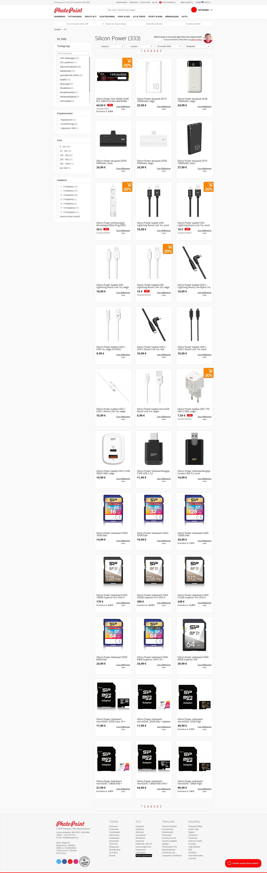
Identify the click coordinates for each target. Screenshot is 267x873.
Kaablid (65, 79)
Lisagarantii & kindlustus (172, 855)
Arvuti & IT (91, 16)
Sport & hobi (155, 16)
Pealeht (57, 29)
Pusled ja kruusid (169, 838)
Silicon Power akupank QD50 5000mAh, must (111, 162)
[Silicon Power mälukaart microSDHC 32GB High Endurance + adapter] (194, 697)
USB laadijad (67, 101)
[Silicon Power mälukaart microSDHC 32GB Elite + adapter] (154, 697)
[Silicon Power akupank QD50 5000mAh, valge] (154, 138)
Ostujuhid (192, 853)
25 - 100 (65, 151)
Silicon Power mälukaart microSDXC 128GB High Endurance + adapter (190, 782)
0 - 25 (65, 146)
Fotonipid (192, 844)
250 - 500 (66, 159)
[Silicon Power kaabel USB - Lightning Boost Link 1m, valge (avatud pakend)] (154, 262)
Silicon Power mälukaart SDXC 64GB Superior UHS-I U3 (152, 658)
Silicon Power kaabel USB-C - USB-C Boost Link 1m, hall (152, 348)
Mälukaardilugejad (69, 96)
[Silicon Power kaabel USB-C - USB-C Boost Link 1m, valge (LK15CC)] (113, 386)
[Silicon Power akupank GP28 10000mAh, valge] (194, 76)
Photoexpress (169, 2)
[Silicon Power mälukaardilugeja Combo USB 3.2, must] (194, 449)
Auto (184, 16)
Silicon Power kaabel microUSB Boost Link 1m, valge (153, 410)
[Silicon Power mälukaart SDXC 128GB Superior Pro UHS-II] (113, 573)
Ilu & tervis (139, 16)
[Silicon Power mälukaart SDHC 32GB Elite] (154, 511)
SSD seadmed (68, 62)
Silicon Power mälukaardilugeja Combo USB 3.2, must (194, 472)
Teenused (133, 2)
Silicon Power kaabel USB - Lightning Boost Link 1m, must (153, 224)
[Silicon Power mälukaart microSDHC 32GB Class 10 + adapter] (113, 697)
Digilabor (165, 844)
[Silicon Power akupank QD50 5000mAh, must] (113, 138)
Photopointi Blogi (195, 826)
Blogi (154, 2)
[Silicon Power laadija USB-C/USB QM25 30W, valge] (113, 449)
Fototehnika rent (168, 853)
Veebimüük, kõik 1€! (144, 844)
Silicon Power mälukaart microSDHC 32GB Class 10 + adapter (110, 720)
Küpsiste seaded (195, 841)
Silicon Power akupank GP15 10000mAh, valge (152, 100)
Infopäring (140, 829)
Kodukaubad (114, 838)
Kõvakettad (66, 88)
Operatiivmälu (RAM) (71, 75)
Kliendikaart (140, 838)
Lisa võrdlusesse (123, 106)
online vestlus (196, 39)
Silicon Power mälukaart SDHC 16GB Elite (112, 534)
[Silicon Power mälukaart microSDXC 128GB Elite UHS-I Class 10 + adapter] (154, 759)
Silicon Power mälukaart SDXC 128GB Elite (193, 534)
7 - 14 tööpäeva (69, 212)
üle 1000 (65, 168)
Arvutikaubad (114, 832)
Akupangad (66, 83)
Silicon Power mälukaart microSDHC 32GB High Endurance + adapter (190, 720)
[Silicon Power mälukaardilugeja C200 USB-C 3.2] (154, 449)
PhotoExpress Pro (169, 847)
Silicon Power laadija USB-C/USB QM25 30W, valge (113, 472)
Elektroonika (107, 16)
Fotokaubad (75, 16)
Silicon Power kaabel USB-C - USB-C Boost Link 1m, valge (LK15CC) (111, 410)
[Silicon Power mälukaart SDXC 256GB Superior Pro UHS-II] (154, 573)
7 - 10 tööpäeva (69, 207)
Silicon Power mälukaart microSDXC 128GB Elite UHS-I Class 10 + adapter (152, 782)
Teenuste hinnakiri (169, 826)
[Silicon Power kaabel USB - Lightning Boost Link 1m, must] (154, 200)
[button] (111, 46)
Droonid (112, 855)
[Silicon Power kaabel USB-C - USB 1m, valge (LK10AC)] (113, 324)
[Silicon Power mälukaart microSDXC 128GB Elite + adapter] (113, 759)
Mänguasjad (172, 16)
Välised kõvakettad (70, 66)
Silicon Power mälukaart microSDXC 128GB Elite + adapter (109, 782)
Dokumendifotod (168, 850)
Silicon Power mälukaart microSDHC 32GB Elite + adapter (154, 720)
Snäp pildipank (194, 847)
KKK (190, 850)
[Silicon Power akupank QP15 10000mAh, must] (194, 138)
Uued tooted (140, 853)
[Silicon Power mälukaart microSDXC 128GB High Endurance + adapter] (194, 759)
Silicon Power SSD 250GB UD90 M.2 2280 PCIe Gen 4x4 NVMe (112, 100)
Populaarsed (68, 119)
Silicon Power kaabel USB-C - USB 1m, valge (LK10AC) (111, 348)
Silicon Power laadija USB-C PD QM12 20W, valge (194, 410)
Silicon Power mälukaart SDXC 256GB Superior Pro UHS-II (152, 596)
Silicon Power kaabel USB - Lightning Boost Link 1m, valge (112, 286)
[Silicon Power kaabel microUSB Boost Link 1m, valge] (154, 386)
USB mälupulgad (69, 58)
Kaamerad (59, 16)
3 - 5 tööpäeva (68, 199)
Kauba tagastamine (144, 855)
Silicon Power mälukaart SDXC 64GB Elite (112, 658)
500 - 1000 (67, 163)
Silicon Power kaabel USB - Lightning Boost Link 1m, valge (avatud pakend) (153, 286)
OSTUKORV (203, 10)
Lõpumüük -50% (69, 128)
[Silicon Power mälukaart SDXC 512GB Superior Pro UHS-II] (194, 573)
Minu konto (186, 2)
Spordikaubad (114, 850)
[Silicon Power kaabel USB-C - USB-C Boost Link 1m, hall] (154, 324)
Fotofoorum (193, 835)
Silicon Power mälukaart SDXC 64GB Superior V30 (193, 658)
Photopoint (70, 10)
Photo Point (72, 823)
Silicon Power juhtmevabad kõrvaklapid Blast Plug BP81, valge (111, 224)
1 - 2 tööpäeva (69, 186)
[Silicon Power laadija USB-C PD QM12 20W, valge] (194, 386)
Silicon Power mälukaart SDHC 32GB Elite (153, 534)
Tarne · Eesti (203, 2)
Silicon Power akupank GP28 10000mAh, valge (192, 100)
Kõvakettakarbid (68, 92)
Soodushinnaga (68, 124)
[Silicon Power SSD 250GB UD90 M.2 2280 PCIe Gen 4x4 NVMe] (113, 76)
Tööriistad (113, 844)
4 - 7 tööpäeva (68, 203)
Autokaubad (114, 841)
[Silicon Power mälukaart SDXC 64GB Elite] (113, 635)
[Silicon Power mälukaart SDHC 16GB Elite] (113, 511)
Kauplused (145, 2)
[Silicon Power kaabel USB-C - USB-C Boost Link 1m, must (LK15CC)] (194, 324)
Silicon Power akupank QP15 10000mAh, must (192, 162)
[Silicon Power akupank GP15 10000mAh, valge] (154, 76)
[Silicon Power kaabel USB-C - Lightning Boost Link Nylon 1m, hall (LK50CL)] (194, 262)
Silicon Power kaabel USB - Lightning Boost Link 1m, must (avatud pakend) (194, 224)
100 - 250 (66, 155)
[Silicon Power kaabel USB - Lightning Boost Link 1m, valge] (113, 262)
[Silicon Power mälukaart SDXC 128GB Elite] (194, 511)
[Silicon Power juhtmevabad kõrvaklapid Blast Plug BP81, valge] (113, 200)
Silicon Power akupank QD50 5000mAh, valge (152, 162)
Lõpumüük (140, 841)
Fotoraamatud (167, 829)
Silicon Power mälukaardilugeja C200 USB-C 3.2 (153, 472)
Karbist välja (193, 829)
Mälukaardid (67, 71)
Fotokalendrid (167, 832)
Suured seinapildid (169, 841)
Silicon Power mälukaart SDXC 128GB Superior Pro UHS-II (112, 596)
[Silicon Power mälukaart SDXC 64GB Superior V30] (194, 635)
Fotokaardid (166, 835)
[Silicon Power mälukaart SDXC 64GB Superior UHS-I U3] (154, 635)
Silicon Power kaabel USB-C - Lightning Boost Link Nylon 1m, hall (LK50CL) (194, 286)
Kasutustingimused (143, 847)
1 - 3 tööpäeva (69, 190)
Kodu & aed (124, 16)
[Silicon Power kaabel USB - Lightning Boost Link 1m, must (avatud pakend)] (194, 200)
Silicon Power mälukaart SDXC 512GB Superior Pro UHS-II (193, 596)
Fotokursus (192, 838)
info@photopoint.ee (70, 838)
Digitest (191, 832)
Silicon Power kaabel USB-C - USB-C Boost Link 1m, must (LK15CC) (193, 348)
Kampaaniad (121, 2)
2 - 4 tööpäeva (69, 195)
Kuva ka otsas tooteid (70, 216)
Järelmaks (140, 832)
